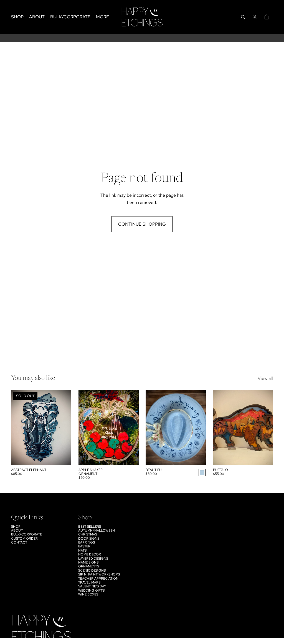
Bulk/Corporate (26, 534)
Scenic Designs (92, 570)
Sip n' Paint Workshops (99, 574)
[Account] (254, 17)
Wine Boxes (88, 594)
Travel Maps (89, 582)
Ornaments (88, 566)
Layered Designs (93, 558)
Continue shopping (142, 224)
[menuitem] (102, 17)
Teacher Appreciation (98, 578)
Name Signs (88, 562)
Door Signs (88, 538)
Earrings (86, 542)
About (17, 530)
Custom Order (24, 538)
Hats (82, 550)
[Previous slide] (150, 427)
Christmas (87, 534)
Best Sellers (89, 526)
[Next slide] (201, 427)
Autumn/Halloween (96, 530)
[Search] (243, 17)
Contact (19, 542)
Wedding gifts (91, 590)
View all (265, 378)
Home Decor (89, 554)
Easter (84, 546)
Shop (16, 526)
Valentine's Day (92, 586)
